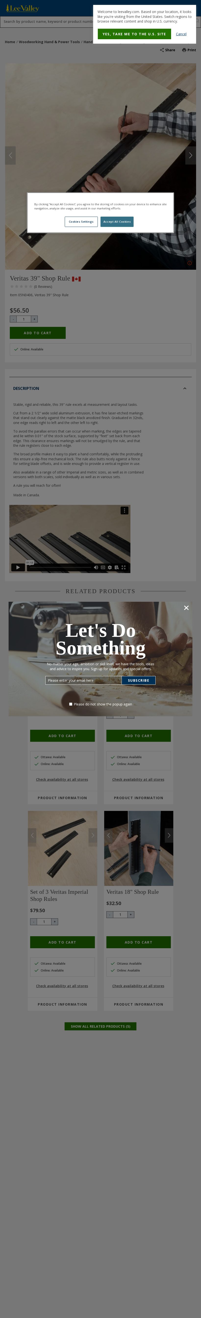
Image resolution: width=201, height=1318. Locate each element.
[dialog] (144, 24)
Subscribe (139, 680)
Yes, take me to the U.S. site (134, 34)
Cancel (181, 34)
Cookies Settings (81, 222)
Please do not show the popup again (103, 704)
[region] (100, 212)
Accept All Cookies (117, 222)
